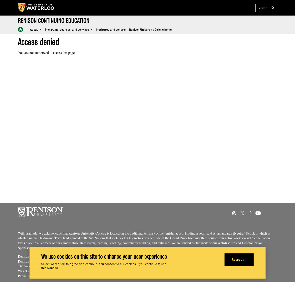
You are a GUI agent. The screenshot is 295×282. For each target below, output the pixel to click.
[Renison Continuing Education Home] (20, 29)
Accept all (239, 259)
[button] (35, 30)
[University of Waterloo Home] (36, 7)
